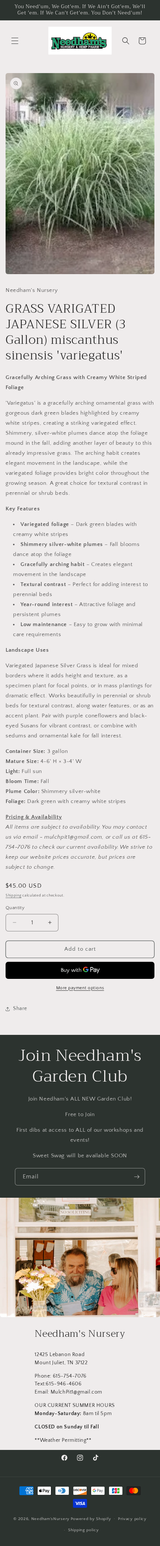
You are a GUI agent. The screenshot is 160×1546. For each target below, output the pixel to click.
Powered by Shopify (91, 1518)
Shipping (14, 896)
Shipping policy (83, 1530)
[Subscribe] (136, 1176)
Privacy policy (132, 1519)
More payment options (80, 988)
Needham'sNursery (50, 1518)
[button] (15, 41)
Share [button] (20, 1009)
